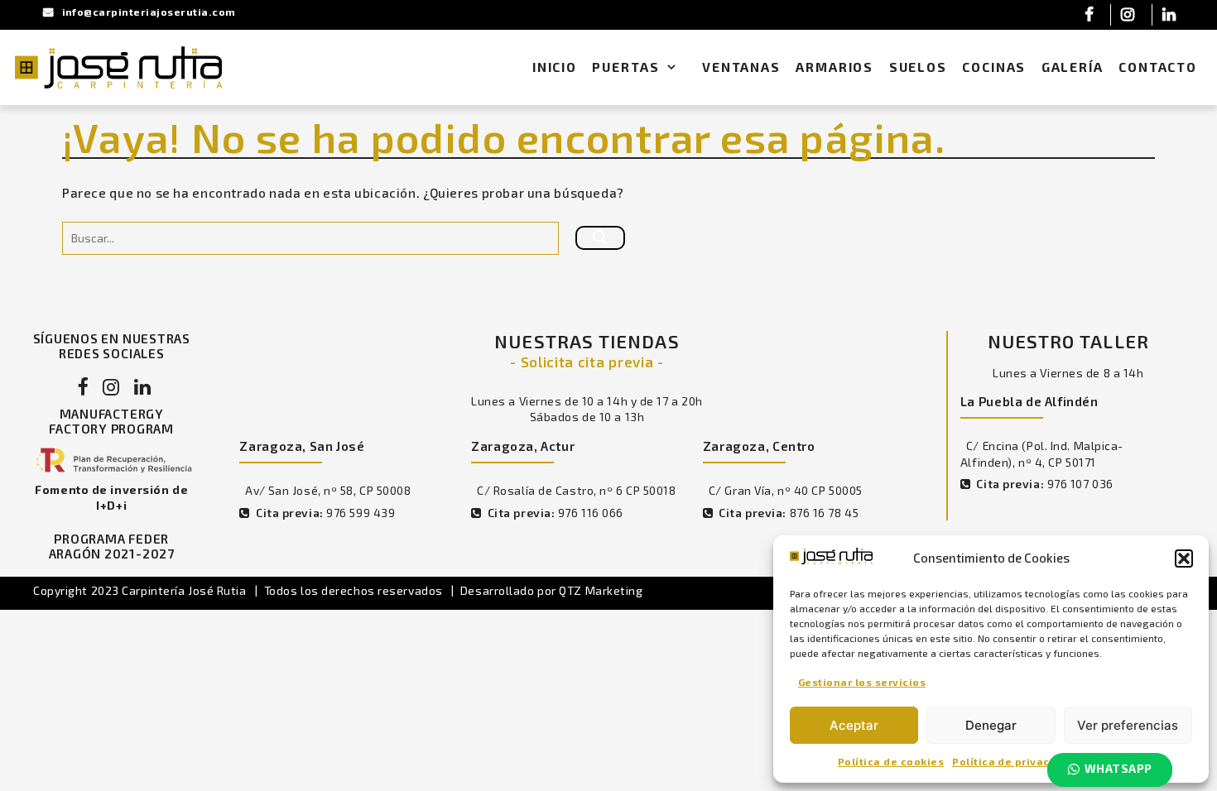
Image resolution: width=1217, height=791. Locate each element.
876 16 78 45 (824, 513)
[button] (1184, 558)
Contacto (1157, 67)
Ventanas (741, 67)
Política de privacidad (1013, 761)
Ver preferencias (1127, 725)
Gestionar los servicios (862, 682)
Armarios (834, 67)
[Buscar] (600, 238)
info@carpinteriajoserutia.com (149, 11)
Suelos (918, 67)
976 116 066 (590, 513)
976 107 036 (1080, 484)
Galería (1072, 67)
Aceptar (854, 725)
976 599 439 (360, 513)
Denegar (991, 725)
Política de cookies (891, 761)
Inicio (554, 67)
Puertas (625, 67)
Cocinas (994, 67)
